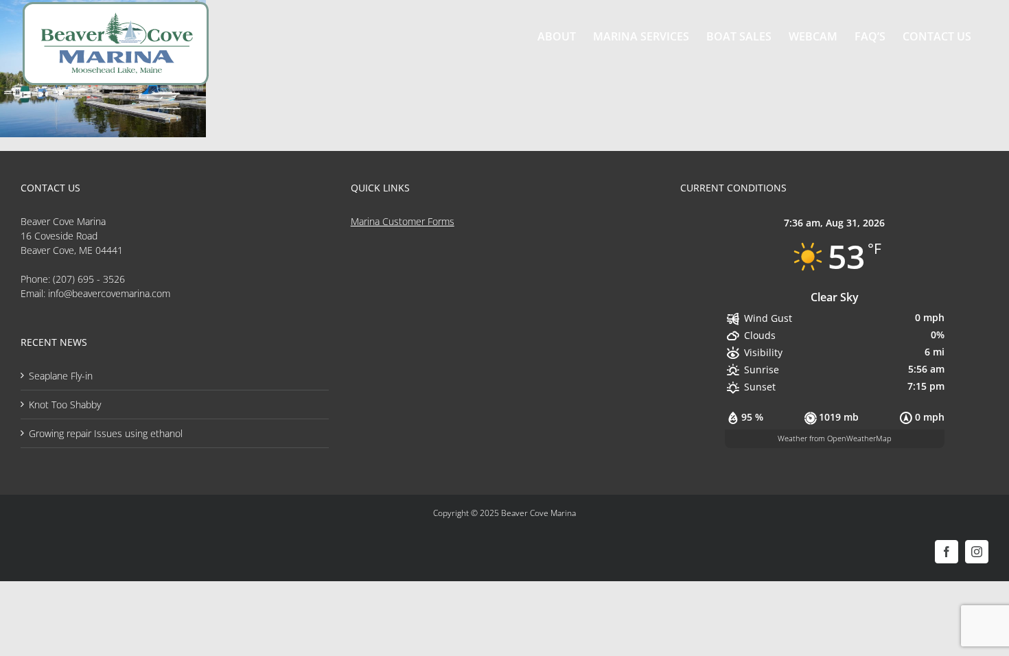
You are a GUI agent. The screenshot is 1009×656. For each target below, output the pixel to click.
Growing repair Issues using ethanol (106, 433)
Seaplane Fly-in (61, 375)
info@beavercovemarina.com (109, 293)
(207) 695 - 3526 (89, 278)
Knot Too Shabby (65, 404)
